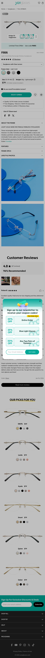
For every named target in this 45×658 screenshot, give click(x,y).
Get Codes (32, 352)
